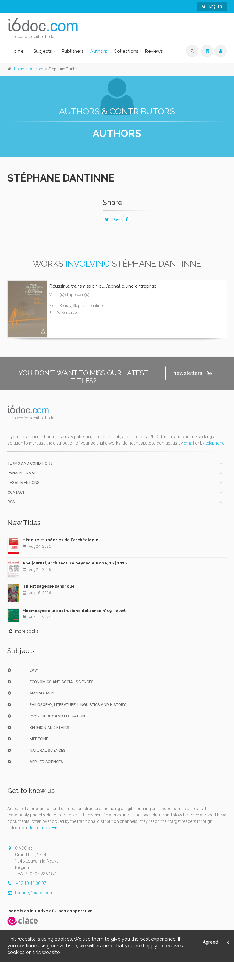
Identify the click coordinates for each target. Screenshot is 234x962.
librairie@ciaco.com (34, 892)
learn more (40, 827)
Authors (98, 51)
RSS (11, 501)
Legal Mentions (24, 482)
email (189, 443)
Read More (200, 303)
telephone (215, 443)
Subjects (42, 51)
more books (26, 631)
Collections (126, 51)
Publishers (72, 51)
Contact (16, 492)
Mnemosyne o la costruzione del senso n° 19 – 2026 (74, 610)
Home (17, 51)
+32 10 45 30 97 (30, 883)
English (215, 6)
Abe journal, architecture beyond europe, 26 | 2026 (75, 563)
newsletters (188, 373)
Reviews (154, 51)
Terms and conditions (30, 463)
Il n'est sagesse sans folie (49, 586)
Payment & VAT (22, 473)
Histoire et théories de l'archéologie (60, 540)
